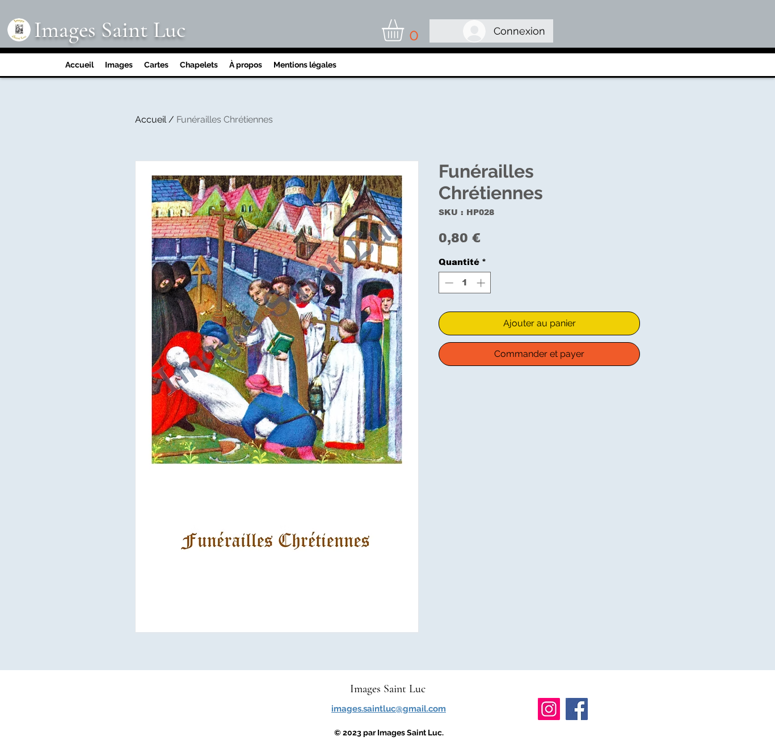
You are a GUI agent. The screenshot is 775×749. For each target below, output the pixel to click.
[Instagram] (549, 709)
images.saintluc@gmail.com (388, 709)
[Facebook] (577, 709)
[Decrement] (448, 282)
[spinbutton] (465, 282)
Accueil (150, 119)
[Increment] (482, 282)
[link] (405, 30)
